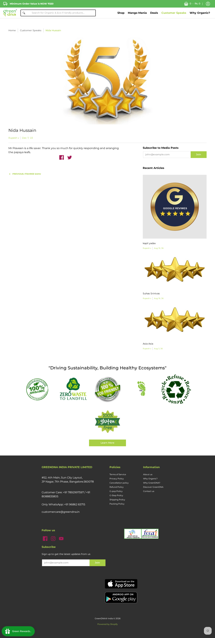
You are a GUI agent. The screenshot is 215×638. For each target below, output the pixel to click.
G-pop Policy (116, 491)
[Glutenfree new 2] (107, 422)
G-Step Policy (116, 495)
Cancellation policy (119, 483)
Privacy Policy (117, 478)
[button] (208, 4)
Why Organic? (150, 478)
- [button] (195, 3)
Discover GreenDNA (153, 487)
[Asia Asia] (175, 322)
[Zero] (73, 389)
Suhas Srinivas (151, 293)
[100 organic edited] (39, 389)
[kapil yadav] (175, 207)
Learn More (107, 442)
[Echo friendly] (107, 389)
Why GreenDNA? (151, 483)
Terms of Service (118, 474)
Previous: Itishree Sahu (26, 174)
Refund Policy (117, 487)
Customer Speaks (30, 30)
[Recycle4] (176, 389)
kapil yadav (149, 243)
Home (12, 30)
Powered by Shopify (107, 624)
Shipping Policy (117, 499)
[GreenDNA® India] (10, 13)
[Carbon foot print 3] (142, 389)
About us (147, 474)
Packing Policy (117, 504)
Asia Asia (148, 343)
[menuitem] (121, 13)
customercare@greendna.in (61, 511)
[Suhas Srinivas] (175, 272)
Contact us (148, 491)
